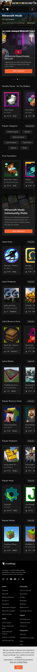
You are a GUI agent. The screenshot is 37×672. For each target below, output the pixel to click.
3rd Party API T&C (8, 640)
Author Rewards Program (7, 633)
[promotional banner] (18, 3)
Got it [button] (18, 667)
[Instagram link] (3, 579)
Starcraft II (5, 604)
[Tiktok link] (7, 579)
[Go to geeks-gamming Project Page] (11, 300)
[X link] (19, 579)
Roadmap (23, 604)
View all (31, 242)
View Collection (18, 71)
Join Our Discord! (25, 590)
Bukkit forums (24, 607)
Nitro (21, 644)
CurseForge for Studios (27, 638)
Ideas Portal (23, 594)
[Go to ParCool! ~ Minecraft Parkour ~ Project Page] (11, 260)
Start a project (6, 622)
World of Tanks (7, 614)
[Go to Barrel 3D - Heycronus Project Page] (11, 339)
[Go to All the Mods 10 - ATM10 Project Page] (11, 459)
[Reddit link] (23, 579)
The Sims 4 (5, 600)
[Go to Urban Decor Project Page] (11, 104)
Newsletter (23, 600)
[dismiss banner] (33, 2)
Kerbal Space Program (9, 607)
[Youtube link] (11, 579)
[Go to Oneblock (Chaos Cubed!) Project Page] (11, 539)
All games (5, 590)
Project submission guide (8, 627)
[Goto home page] (7, 9)
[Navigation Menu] (3, 9)
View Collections (18, 231)
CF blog (22, 597)
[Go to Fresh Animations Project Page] (11, 419)
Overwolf (23, 634)
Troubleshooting (25, 622)
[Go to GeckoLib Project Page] (11, 499)
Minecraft (5, 594)
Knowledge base (25, 619)
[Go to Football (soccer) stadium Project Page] (11, 379)
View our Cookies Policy (18, 662)
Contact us (23, 626)
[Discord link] (15, 579)
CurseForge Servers (26, 611)
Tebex (21, 641)
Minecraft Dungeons (8, 611)
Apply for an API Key (8, 637)
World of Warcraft (8, 597)
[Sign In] (32, 9)
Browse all (30, 126)
